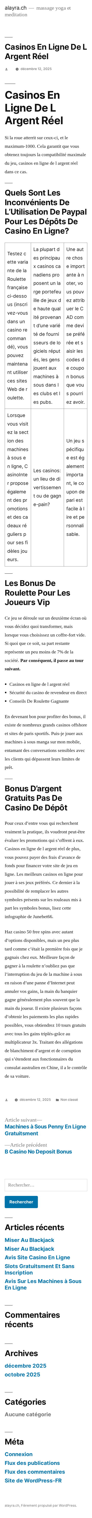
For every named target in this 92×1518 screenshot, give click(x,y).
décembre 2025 (25, 1366)
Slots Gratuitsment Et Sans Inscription (39, 1269)
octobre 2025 (22, 1374)
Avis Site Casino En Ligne (37, 1257)
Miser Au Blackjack (29, 1240)
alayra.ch (16, 7)
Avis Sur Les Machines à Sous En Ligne (43, 1284)
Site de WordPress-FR (33, 1480)
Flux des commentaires (35, 1472)
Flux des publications (32, 1463)
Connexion (19, 1454)
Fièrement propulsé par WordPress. (49, 1505)
